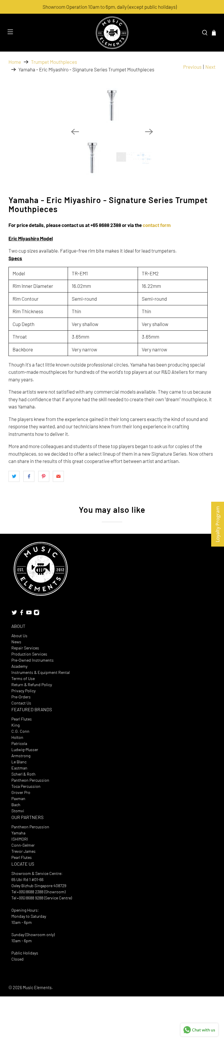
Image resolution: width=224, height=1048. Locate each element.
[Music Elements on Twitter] (14, 613)
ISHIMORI (19, 838)
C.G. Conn (20, 731)
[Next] (149, 131)
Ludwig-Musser (24, 749)
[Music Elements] (112, 32)
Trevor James (23, 851)
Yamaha (18, 832)
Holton (17, 737)
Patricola (19, 743)
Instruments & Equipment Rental (40, 672)
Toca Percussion (26, 786)
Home (14, 61)
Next (210, 67)
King (15, 725)
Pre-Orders (21, 696)
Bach (15, 804)
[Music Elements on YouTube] (29, 613)
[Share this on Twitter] (14, 476)
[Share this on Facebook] (28, 476)
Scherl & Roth (23, 774)
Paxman (18, 798)
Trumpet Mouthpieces (54, 61)
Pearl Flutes (21, 718)
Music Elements (37, 987)
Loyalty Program (217, 524)
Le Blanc (19, 761)
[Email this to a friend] (58, 476)
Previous (192, 67)
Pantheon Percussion (30, 780)
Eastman (19, 767)
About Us (19, 635)
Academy (19, 666)
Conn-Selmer (23, 845)
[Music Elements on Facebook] (21, 613)
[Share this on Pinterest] (43, 476)
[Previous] (75, 131)
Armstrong (20, 755)
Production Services (29, 653)
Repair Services (25, 647)
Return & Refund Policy (31, 684)
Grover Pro (20, 792)
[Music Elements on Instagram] (36, 613)
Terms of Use (23, 678)
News (16, 641)
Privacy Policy (23, 690)
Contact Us (21, 702)
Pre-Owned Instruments (32, 660)
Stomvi (17, 810)
